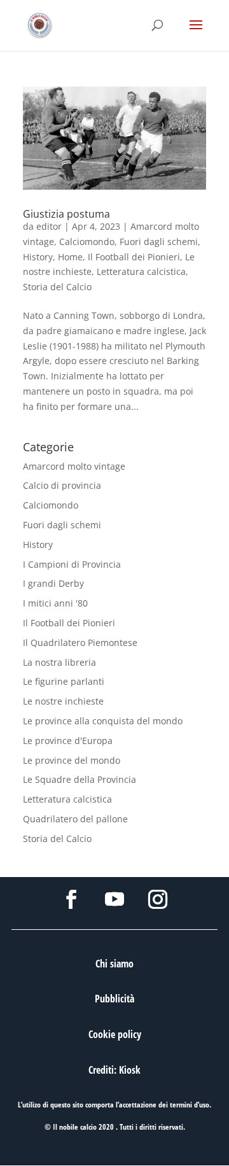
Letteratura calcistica (141, 271)
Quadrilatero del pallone (75, 819)
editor (49, 226)
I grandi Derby (53, 583)
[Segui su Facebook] (71, 899)
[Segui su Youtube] (114, 899)
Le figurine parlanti (63, 681)
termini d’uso (189, 1104)
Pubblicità (114, 999)
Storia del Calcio (57, 287)
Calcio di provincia (62, 485)
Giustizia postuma (66, 214)
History (38, 257)
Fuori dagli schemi (159, 241)
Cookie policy (114, 1034)
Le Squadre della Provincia (79, 779)
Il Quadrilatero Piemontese (80, 642)
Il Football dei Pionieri (134, 257)
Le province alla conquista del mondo (103, 721)
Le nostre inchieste (63, 701)
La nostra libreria (59, 662)
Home (70, 257)
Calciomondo (86, 241)
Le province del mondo (71, 760)
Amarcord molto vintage (74, 466)
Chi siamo (114, 964)
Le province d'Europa (68, 740)
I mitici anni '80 (55, 603)
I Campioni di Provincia (72, 564)
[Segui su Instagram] (158, 899)
